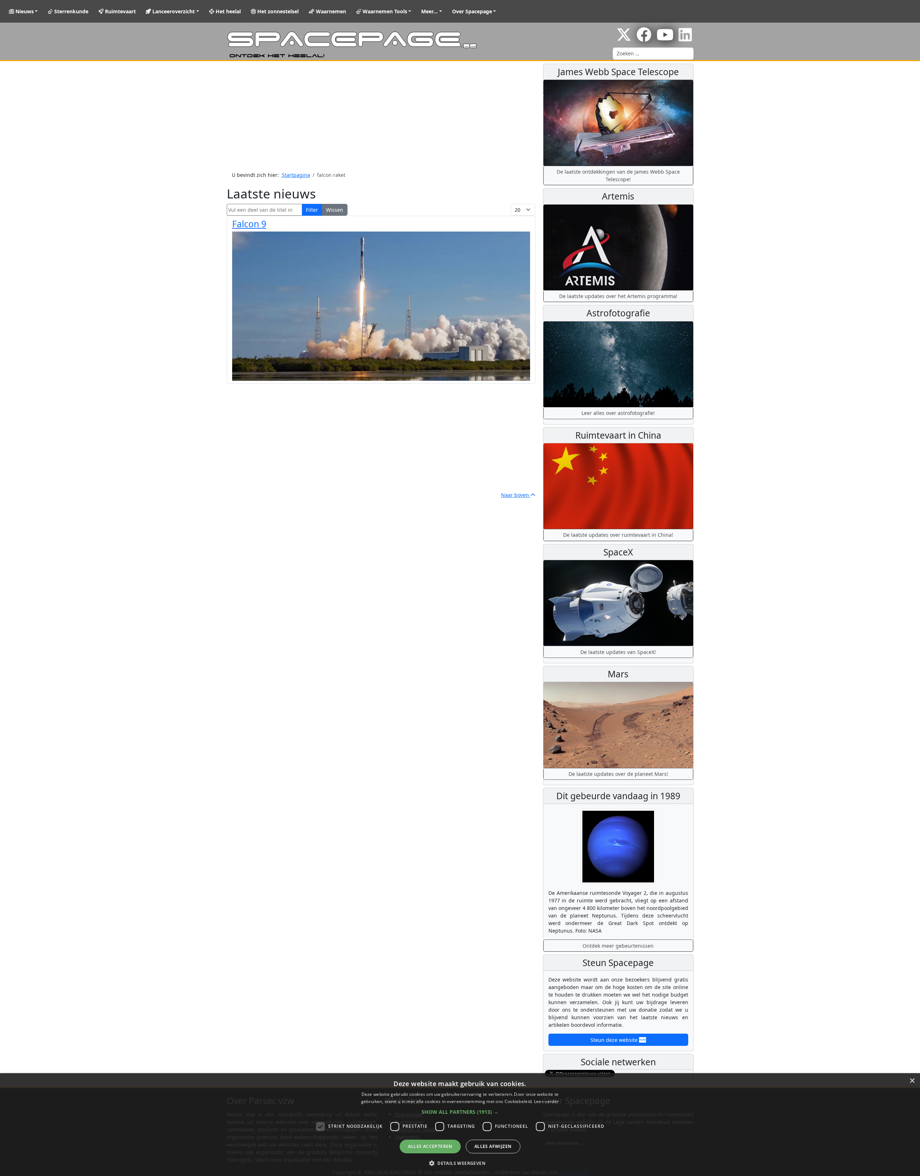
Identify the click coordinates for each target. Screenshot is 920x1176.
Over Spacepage (472, 11)
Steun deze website (614, 1040)
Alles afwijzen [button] (493, 1146)
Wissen (334, 209)
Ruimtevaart (120, 11)
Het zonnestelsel (277, 11)
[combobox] (653, 53)
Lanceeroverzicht (173, 11)
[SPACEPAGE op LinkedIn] (685, 38)
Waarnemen (330, 11)
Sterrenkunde (70, 11)
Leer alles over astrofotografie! (618, 412)
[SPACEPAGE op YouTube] (665, 38)
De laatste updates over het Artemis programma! (618, 296)
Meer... (429, 11)
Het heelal (227, 11)
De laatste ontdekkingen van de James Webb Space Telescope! (618, 175)
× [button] (912, 1081)
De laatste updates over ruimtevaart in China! (618, 534)
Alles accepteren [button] (430, 1146)
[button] (460, 1112)
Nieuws (24, 11)
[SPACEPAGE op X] (623, 38)
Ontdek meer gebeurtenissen (618, 945)
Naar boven (515, 494)
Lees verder (546, 1101)
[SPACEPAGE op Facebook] (644, 38)
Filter (312, 209)
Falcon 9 (249, 224)
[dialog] (460, 1124)
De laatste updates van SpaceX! (618, 652)
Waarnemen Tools (384, 11)
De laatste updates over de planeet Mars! (618, 773)
